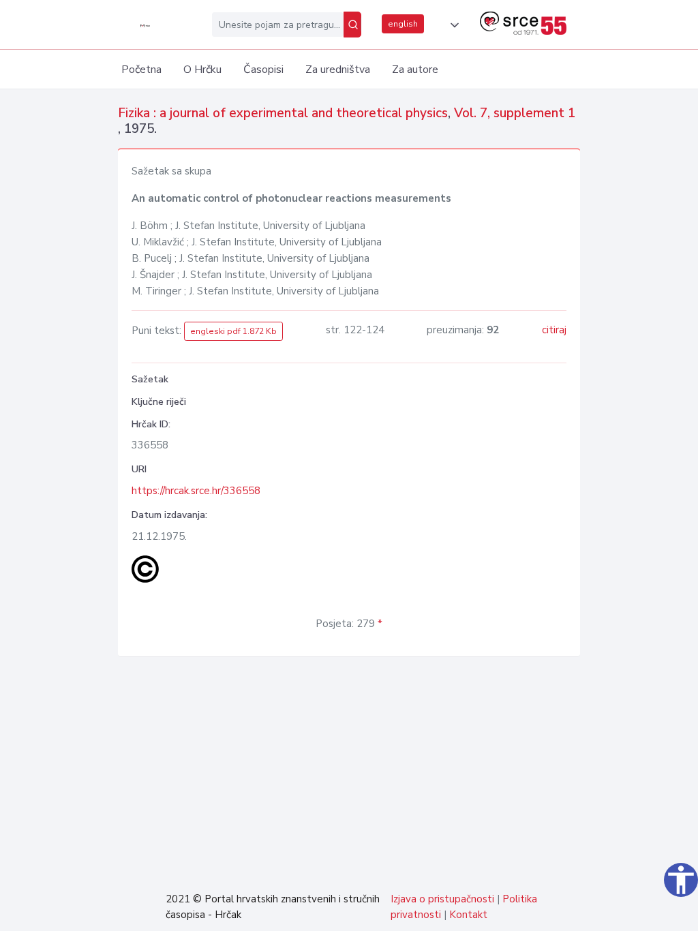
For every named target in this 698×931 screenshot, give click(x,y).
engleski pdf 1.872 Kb (233, 331)
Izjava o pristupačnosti (442, 899)
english (403, 23)
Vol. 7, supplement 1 (514, 113)
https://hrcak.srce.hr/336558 (196, 491)
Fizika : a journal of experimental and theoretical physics (283, 113)
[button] (452, 25)
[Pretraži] (352, 24)
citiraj (554, 330)
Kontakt (468, 914)
